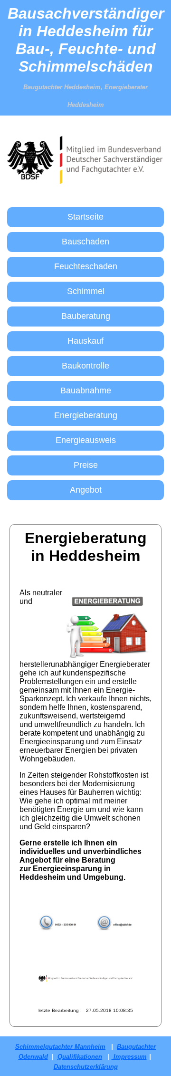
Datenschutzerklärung (86, 1066)
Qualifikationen (79, 1056)
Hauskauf (85, 341)
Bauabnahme (85, 390)
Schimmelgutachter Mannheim (60, 1046)
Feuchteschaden (85, 266)
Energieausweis (86, 440)
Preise (86, 465)
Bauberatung (85, 316)
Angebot (86, 490)
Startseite (85, 217)
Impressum (129, 1056)
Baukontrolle (85, 365)
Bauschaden (85, 241)
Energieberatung (85, 415)
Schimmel (85, 291)
